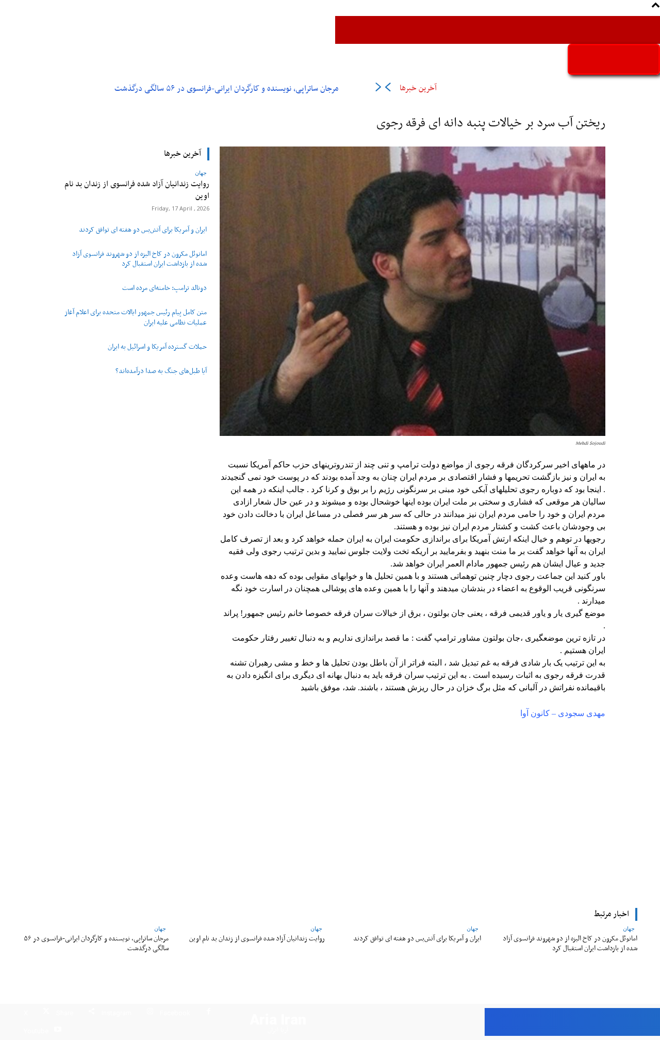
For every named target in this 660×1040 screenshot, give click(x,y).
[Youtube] (57, 1031)
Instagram (116, 1013)
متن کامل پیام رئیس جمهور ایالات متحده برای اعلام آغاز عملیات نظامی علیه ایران (135, 317)
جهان (201, 172)
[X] (46, 1013)
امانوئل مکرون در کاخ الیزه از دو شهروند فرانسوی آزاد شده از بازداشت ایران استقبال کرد (139, 259)
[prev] (387, 89)
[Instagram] (150, 1013)
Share (64, 1013)
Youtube (36, 1031)
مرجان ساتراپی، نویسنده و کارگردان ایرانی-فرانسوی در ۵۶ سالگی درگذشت (226, 88)
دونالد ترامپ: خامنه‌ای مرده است (164, 288)
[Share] (91, 1013)
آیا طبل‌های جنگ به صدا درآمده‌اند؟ (161, 371)
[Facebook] (209, 1013)
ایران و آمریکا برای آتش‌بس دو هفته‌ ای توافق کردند (143, 230)
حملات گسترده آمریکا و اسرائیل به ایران (157, 347)
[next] (378, 89)
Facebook (175, 1013)
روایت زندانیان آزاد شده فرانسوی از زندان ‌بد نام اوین (136, 190)
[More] (262, 834)
